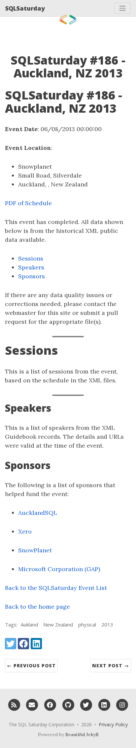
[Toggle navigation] (122, 8)
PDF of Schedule (28, 203)
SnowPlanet (35, 550)
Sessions (30, 258)
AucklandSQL (37, 512)
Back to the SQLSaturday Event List (56, 588)
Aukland (29, 624)
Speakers (31, 267)
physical (87, 624)
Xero (25, 531)
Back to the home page (37, 606)
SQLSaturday (25, 8)
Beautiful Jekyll (81, 734)
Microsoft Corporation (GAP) (59, 569)
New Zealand (58, 624)
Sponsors (31, 276)
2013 (107, 624)
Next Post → (110, 665)
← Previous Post (31, 665)
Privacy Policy (113, 724)
